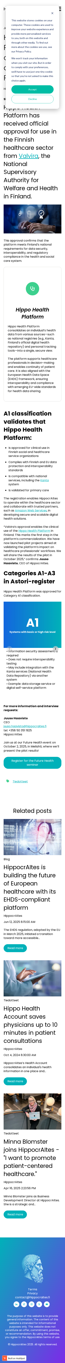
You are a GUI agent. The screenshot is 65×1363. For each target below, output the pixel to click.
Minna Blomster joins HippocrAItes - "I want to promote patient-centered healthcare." (31, 1158)
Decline (32, 98)
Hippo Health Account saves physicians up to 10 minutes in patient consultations (31, 1024)
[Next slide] (55, 649)
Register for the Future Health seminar (32, 763)
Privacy (32, 1293)
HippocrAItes (13, 916)
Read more (15, 948)
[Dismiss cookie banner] (52, 13)
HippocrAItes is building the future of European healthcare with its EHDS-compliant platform (30, 887)
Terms (32, 1289)
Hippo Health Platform (34, 531)
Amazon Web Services (31, 510)
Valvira (28, 156)
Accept (32, 89)
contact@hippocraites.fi (32, 1297)
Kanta (44, 480)
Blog (7, 859)
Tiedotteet (20, 781)
